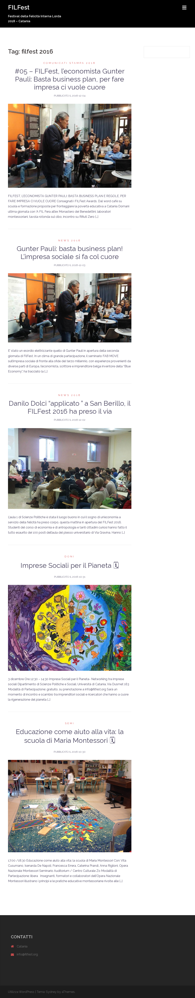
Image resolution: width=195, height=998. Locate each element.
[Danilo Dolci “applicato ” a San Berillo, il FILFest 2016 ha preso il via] (69, 468)
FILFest (19, 7)
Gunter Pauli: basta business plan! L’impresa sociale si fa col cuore (70, 253)
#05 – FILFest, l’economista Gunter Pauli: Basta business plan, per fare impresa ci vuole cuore (70, 79)
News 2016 (69, 240)
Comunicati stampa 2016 (69, 63)
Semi (69, 723)
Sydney (51, 992)
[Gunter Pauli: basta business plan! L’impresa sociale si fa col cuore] (69, 308)
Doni (70, 556)
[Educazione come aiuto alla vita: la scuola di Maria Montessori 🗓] (69, 806)
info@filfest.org (27, 954)
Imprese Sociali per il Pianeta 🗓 (70, 565)
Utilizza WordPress (21, 992)
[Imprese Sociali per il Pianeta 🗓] (69, 627)
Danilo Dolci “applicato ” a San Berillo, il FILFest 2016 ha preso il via (70, 407)
